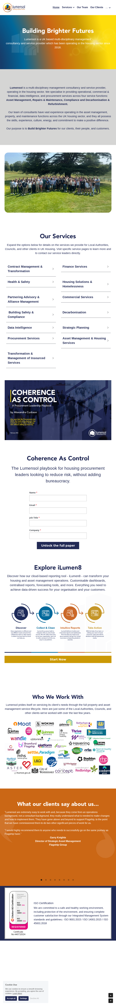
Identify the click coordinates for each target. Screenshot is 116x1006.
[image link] (14, 7)
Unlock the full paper (58, 545)
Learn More (17, 993)
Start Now (58, 659)
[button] (30, 268)
